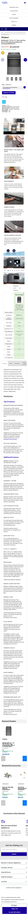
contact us (8, 49)
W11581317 (20, 791)
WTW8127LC (5, 748)
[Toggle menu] (6, 29)
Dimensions (17, 363)
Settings (14, 905)
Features (5, 363)
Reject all (15, 908)
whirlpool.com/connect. (10, 439)
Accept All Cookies (14, 912)
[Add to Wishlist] (24, 87)
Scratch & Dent (14, 11)
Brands (14, 14)
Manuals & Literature (24, 363)
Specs (10, 363)
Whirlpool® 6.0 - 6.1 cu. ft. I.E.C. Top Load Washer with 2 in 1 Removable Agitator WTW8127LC (8, 744)
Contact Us (14, 21)
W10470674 (5, 791)
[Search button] (2, 29)
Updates (14, 25)
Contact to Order (8, 92)
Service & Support (14, 18)
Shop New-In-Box (14, 7)
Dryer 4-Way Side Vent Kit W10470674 (7, 788)
